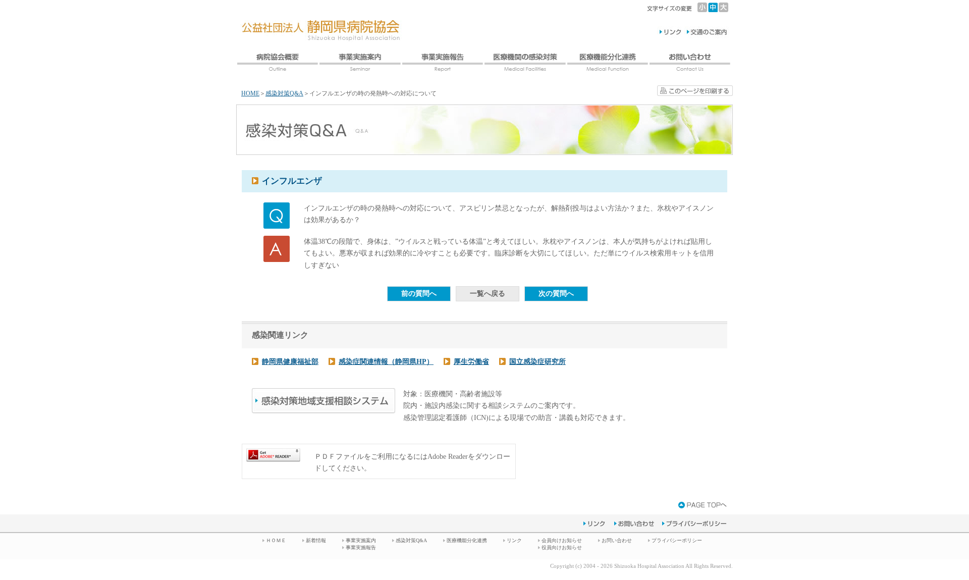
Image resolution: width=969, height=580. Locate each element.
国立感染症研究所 (537, 361)
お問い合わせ (617, 540)
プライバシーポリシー (677, 540)
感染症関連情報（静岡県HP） (386, 361)
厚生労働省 (471, 361)
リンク (514, 540)
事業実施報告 (361, 547)
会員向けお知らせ (562, 540)
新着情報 (316, 540)
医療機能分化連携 (467, 540)
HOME (250, 93)
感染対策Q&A (284, 93)
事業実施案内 (361, 540)
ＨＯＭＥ (276, 540)
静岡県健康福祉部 (290, 361)
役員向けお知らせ (562, 547)
